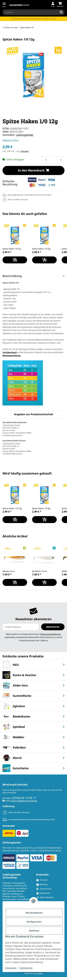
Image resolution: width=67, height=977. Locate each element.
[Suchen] (61, 12)
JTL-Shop (39, 973)
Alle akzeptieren (34, 912)
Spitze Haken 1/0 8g (41, 508)
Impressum (10, 967)
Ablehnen (34, 930)
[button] (53, 5)
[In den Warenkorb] (4, 36)
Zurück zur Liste (11, 27)
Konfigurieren (34, 921)
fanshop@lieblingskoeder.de (24, 801)
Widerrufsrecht (47, 897)
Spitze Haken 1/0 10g (12, 508)
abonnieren (53, 626)
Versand (25, 151)
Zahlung (43, 884)
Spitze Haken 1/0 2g (11, 248)
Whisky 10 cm (8, 571)
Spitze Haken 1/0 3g (41, 248)
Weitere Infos (10, 140)
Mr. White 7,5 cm (39, 571)
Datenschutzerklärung (50, 634)
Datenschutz (26, 967)
